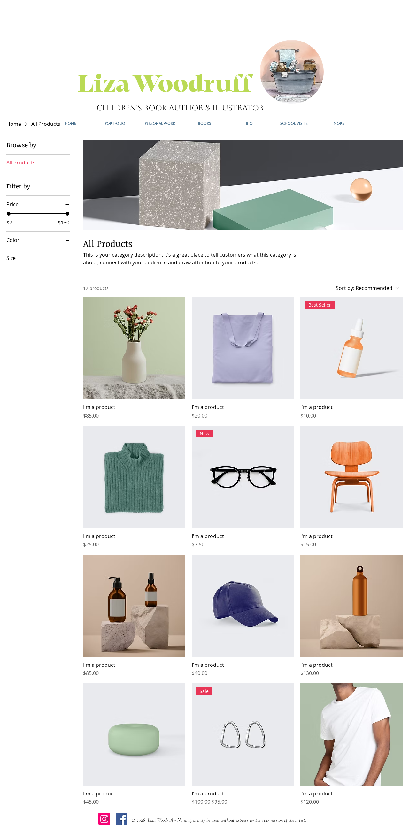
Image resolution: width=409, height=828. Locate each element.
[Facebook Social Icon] (121, 819)
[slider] (8, 213)
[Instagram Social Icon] (104, 819)
